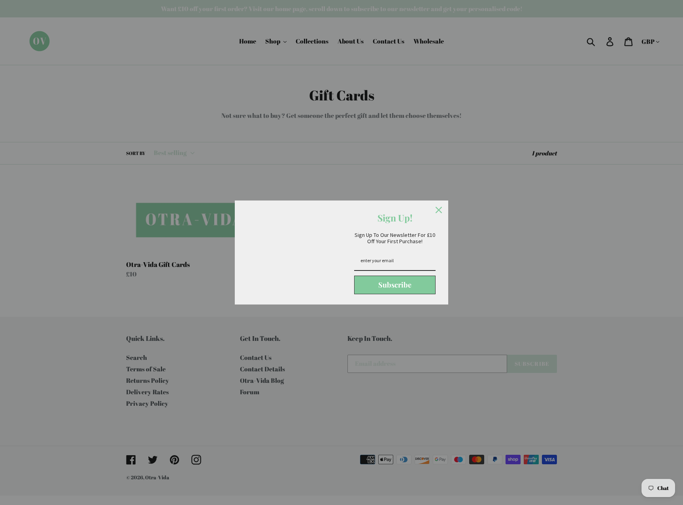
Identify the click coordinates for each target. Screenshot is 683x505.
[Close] (438, 209)
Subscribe (394, 284)
